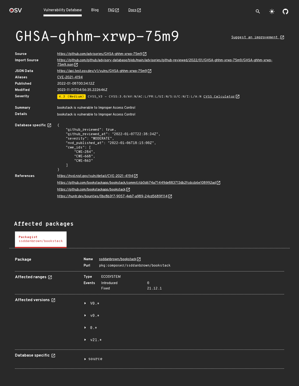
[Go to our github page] (285, 11)
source (95, 359)
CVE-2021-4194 (70, 77)
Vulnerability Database (62, 10)
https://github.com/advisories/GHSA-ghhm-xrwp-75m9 (99, 54)
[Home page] (15, 12)
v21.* (96, 340)
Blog (95, 10)
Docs (132, 10)
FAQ (111, 10)
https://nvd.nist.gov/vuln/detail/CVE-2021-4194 (95, 176)
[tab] (41, 239)
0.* (93, 328)
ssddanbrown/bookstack (117, 259)
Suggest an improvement (255, 37)
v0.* (95, 316)
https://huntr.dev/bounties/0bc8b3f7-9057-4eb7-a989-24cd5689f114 (112, 196)
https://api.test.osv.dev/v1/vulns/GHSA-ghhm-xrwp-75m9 (102, 71)
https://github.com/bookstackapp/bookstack (91, 190)
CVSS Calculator (219, 97)
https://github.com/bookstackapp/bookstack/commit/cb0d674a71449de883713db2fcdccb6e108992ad (136, 183)
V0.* (95, 303)
